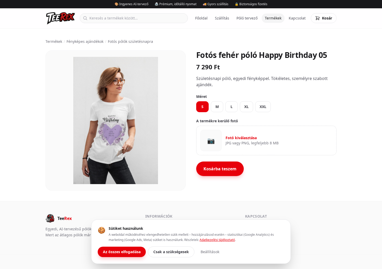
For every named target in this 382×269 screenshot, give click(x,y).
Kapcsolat (297, 18)
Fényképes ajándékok (85, 41)
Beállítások (210, 251)
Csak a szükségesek (171, 251)
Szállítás (222, 18)
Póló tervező (247, 18)
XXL (263, 106)
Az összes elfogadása (122, 251)
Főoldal (201, 18)
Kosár (327, 18)
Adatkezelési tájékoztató (217, 240)
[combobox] (134, 18)
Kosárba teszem (219, 169)
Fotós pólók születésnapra (130, 41)
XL (246, 106)
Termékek (273, 18)
